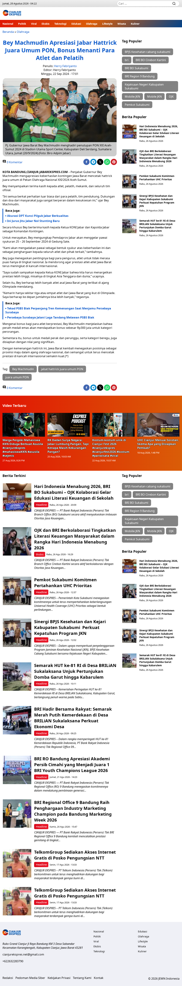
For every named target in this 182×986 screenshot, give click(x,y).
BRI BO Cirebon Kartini (151, 60)
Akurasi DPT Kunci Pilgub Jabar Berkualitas (37, 216)
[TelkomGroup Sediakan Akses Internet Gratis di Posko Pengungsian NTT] (17, 863)
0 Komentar (14, 162)
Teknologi (60, 23)
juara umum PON (17, 377)
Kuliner (135, 23)
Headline (41, 504)
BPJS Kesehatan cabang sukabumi (147, 52)
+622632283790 (12, 961)
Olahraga (91, 23)
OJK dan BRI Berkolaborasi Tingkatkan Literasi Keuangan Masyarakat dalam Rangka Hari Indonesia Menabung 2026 (158, 156)
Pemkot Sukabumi (137, 105)
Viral (34, 23)
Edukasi (76, 23)
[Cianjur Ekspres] (12, 13)
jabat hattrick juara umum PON (62, 369)
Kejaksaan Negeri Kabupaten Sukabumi (144, 86)
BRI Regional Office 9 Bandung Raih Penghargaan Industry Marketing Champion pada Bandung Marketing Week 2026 (73, 811)
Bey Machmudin (23, 369)
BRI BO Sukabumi (136, 68)
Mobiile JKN (132, 96)
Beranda (8, 32)
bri (127, 60)
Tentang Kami (82, 978)
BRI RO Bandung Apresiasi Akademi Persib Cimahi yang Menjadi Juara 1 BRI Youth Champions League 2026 (72, 764)
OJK (171, 96)
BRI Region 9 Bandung (140, 76)
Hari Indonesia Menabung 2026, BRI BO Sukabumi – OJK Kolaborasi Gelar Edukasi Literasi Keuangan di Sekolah (159, 131)
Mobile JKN (154, 96)
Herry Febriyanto (65, 66)
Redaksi (7, 978)
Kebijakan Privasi (59, 978)
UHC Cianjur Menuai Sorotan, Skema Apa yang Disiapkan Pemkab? (158, 444)
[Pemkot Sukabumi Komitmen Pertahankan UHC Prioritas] (129, 181)
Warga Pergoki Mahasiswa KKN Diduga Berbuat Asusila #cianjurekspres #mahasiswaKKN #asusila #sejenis (22, 448)
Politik (22, 23)
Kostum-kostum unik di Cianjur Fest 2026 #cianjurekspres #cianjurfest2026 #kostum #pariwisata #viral (110, 448)
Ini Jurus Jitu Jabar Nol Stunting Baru (33, 221)
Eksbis (45, 23)
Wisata (121, 23)
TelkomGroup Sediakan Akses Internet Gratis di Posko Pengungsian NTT (75, 855)
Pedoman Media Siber (30, 978)
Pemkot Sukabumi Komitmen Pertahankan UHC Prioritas (156, 177)
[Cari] (174, 3)
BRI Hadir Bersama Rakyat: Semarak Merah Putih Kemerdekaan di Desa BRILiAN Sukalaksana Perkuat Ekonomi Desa (73, 717)
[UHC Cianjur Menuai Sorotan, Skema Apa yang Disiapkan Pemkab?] (158, 425)
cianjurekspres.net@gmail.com (23, 954)
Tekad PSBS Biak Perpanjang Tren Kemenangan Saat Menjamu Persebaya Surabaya (58, 310)
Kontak (98, 978)
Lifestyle (107, 23)
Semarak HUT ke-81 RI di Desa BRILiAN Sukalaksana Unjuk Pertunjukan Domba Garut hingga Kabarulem (157, 225)
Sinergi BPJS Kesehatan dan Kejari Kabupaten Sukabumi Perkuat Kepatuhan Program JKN (156, 201)
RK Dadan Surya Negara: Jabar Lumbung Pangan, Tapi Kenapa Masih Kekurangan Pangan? (68, 446)
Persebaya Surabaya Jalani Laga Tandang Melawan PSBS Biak (51, 317)
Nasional (7, 23)
